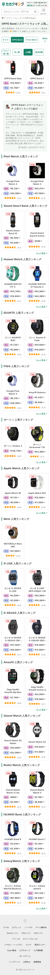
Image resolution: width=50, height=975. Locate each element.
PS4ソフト (26, 933)
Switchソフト (13, 933)
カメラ (28, 944)
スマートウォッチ (14, 18)
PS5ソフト (38, 933)
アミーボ (16, 939)
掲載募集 (37, 962)
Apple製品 (11, 950)
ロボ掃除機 (38, 950)
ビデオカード (25, 950)
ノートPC (28, 927)
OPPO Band (30, 18)
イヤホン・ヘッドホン (13, 944)
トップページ (14, 962)
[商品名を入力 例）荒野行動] (35, 12)
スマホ (6, 927)
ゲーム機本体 (41, 927)
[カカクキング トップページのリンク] (3, 18)
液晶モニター (40, 944)
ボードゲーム (25, 956)
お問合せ (27, 962)
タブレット (16, 927)
